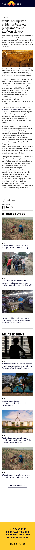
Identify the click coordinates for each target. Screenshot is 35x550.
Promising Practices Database (12, 109)
